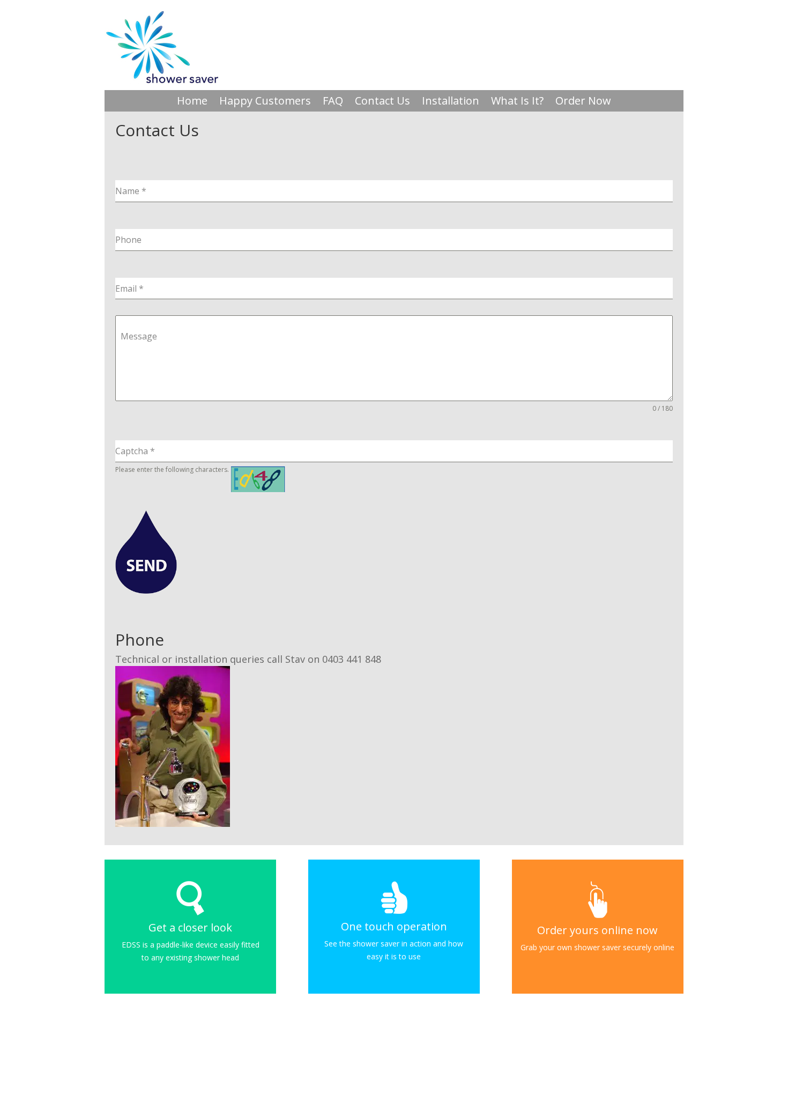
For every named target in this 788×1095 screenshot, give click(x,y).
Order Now (583, 102)
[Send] (146, 551)
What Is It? (517, 102)
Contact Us (382, 102)
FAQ (333, 102)
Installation (450, 102)
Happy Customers (265, 102)
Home (192, 102)
